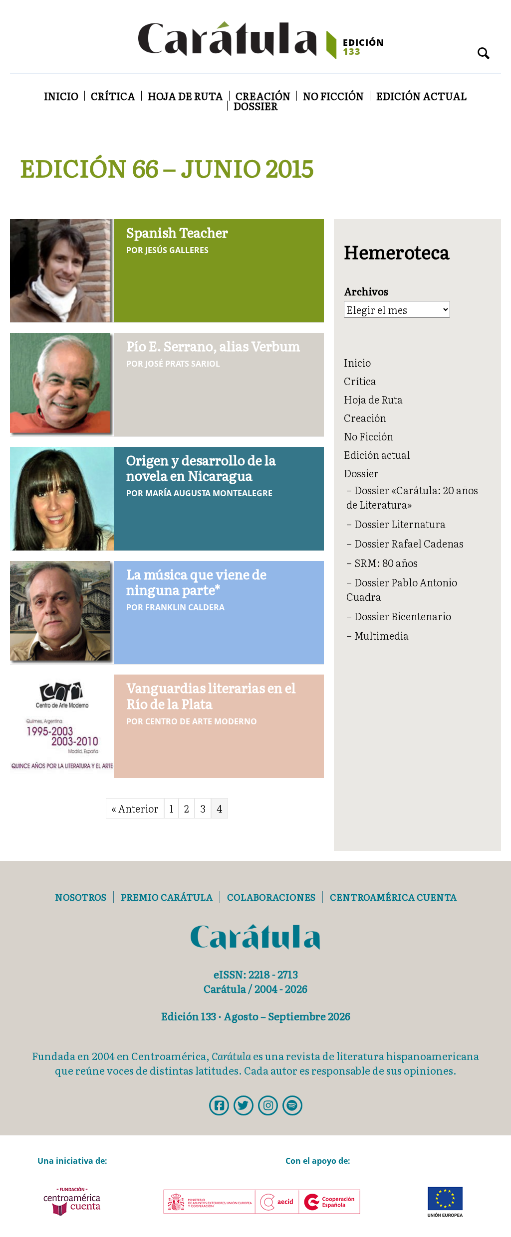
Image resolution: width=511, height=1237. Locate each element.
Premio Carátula (167, 897)
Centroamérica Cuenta (393, 897)
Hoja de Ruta (185, 96)
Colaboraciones (271, 897)
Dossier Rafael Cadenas (409, 543)
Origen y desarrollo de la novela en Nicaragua (201, 467)
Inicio (61, 96)
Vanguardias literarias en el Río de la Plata (211, 695)
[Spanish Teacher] (62, 268)
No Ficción (333, 96)
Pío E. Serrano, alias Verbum (213, 345)
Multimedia (381, 635)
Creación (263, 96)
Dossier (256, 106)
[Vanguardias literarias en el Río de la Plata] (62, 724)
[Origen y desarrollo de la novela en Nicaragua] (62, 496)
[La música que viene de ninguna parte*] (62, 610)
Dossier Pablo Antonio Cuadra (401, 589)
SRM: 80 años (386, 562)
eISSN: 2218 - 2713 (256, 973)
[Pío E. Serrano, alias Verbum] (62, 382)
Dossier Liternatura (400, 523)
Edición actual (421, 96)
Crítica (113, 96)
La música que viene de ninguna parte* (196, 581)
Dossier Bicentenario (402, 615)
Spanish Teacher (177, 232)
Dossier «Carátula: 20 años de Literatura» (412, 497)
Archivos (366, 291)
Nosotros (80, 897)
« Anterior (135, 808)
